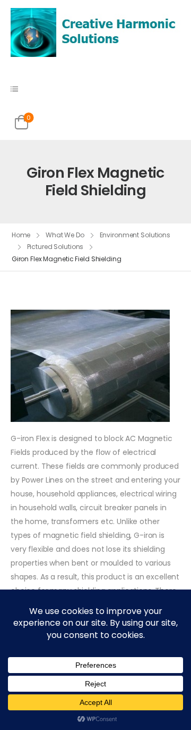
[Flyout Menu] (14, 89)
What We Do (65, 234)
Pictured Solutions (55, 246)
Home (21, 234)
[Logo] (95, 32)
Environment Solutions (135, 234)
